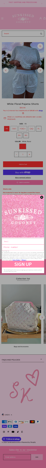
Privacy (24, 260)
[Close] (41, 197)
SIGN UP (23, 264)
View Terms (16, 260)
